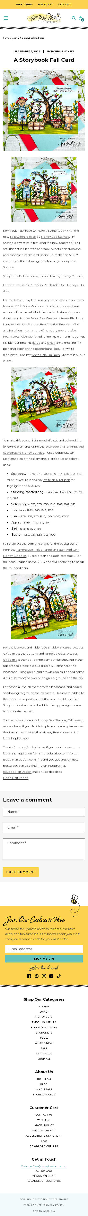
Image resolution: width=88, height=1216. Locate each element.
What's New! (44, 1043)
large (36, 342)
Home (6, 38)
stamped (25, 699)
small (51, 342)
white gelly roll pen (56, 480)
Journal (15, 38)
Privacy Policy (54, 1205)
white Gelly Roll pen (46, 355)
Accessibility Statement (44, 1135)
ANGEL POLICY (44, 1125)
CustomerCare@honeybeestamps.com (44, 1166)
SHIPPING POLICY (44, 1130)
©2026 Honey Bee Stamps (51, 1199)
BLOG (44, 1084)
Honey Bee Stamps (55, 236)
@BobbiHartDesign (17, 772)
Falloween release (23, 236)
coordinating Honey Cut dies (62, 276)
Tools (44, 1037)
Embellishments (44, 1022)
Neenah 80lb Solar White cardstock (28, 306)
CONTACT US (44, 1114)
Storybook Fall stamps (19, 276)
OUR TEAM (44, 1079)
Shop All (44, 1058)
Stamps (44, 1006)
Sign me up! (44, 958)
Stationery (44, 1032)
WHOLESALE (44, 1089)
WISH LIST (44, 1120)
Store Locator (44, 1094)
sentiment (57, 699)
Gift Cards (44, 1053)
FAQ (44, 1140)
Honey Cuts (44, 1016)
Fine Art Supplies (44, 1027)
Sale (44, 1048)
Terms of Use (33, 1205)
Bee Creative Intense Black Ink (61, 318)
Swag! (44, 1011)
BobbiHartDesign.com (19, 759)
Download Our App (44, 1146)
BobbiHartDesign (15, 778)
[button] (74, 18)
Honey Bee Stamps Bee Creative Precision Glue (45, 324)
